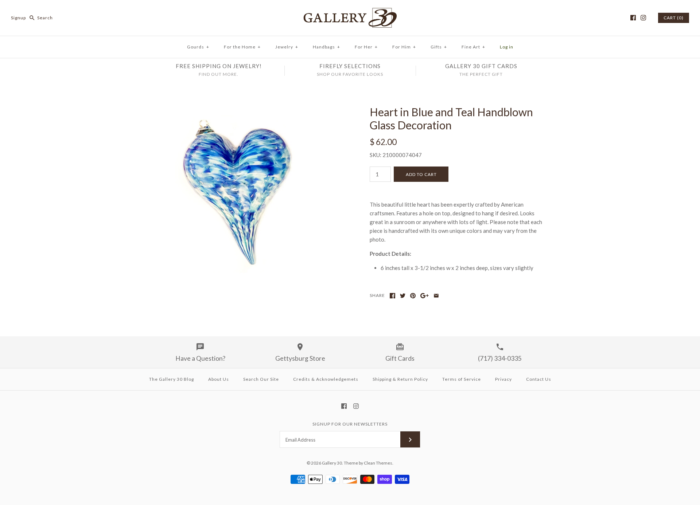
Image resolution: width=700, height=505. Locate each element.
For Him (404, 47)
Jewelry (286, 47)
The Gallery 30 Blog (171, 379)
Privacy (503, 379)
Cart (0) (674, 17)
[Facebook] (633, 17)
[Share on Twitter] (402, 295)
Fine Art (473, 47)
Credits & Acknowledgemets (325, 379)
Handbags (326, 47)
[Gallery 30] (350, 11)
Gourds (198, 47)
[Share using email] (436, 295)
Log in (506, 47)
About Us (218, 379)
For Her (366, 47)
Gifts (439, 47)
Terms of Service (461, 379)
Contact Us (538, 379)
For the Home (242, 47)
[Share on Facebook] (392, 295)
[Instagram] (643, 17)
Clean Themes (378, 463)
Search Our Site (261, 379)
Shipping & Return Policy (400, 379)
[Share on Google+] (424, 295)
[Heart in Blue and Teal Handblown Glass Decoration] (241, 109)
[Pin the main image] (413, 295)
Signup (18, 17)
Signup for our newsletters (350, 424)
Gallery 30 (332, 463)
